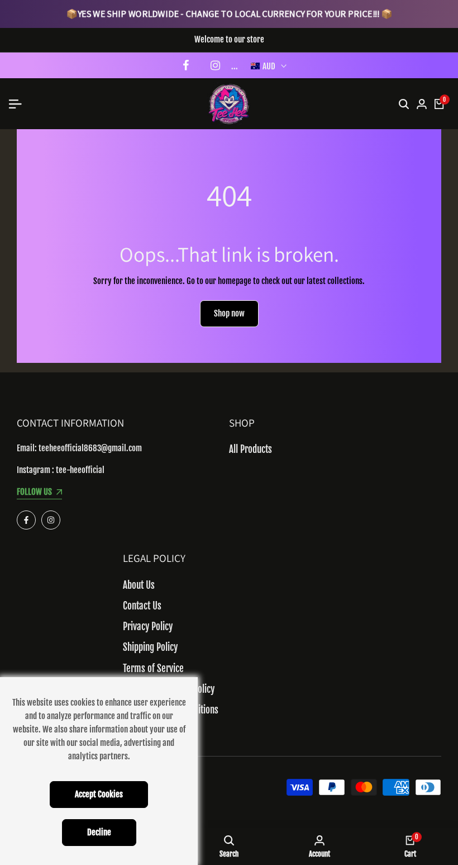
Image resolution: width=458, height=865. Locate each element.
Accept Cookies (99, 794)
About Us (139, 585)
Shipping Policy (150, 647)
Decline (99, 832)
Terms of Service (153, 668)
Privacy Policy (148, 626)
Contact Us (142, 606)
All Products (250, 449)
